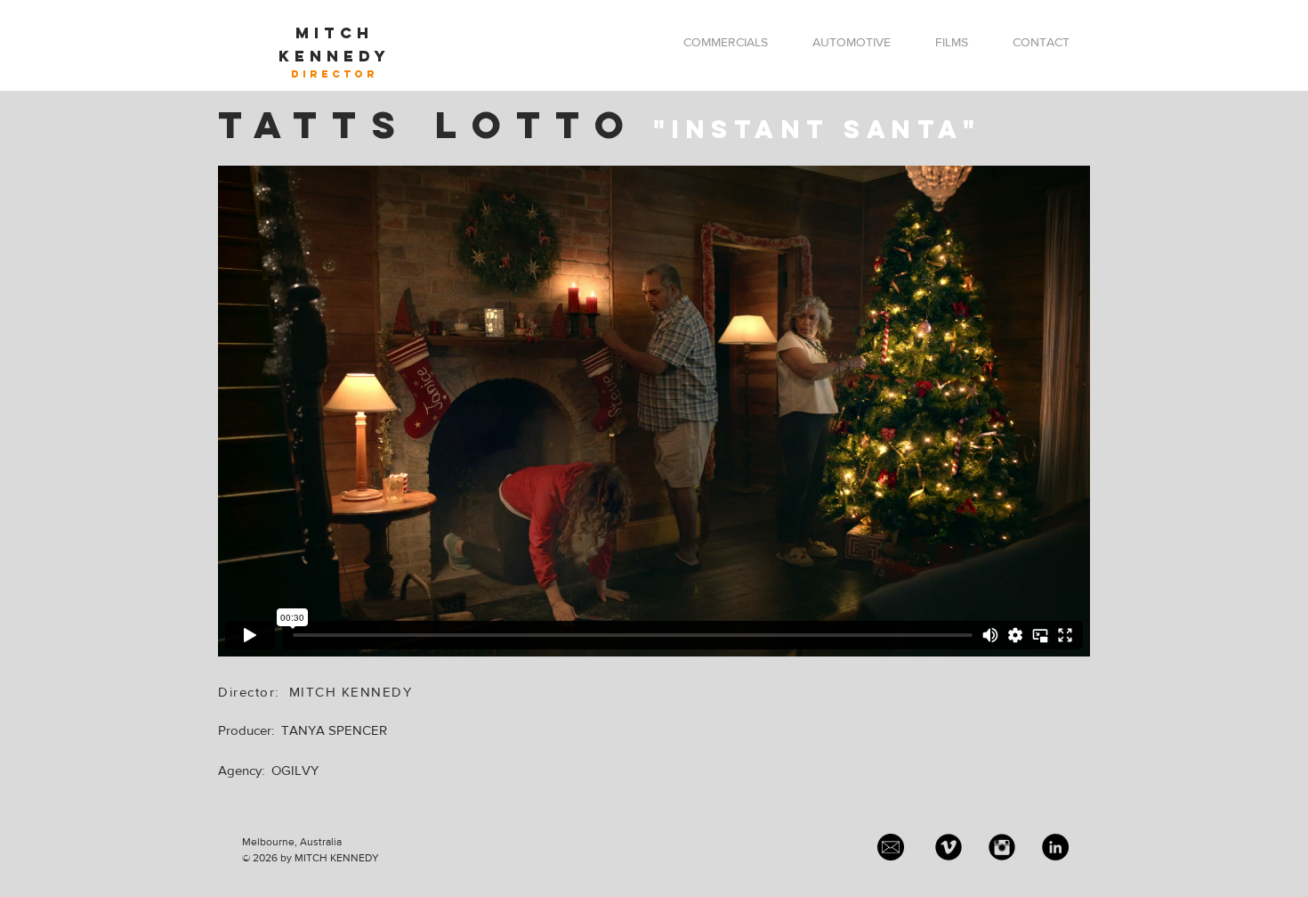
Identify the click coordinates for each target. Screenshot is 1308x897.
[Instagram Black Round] (1002, 847)
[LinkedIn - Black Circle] (1055, 847)
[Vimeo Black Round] (948, 847)
